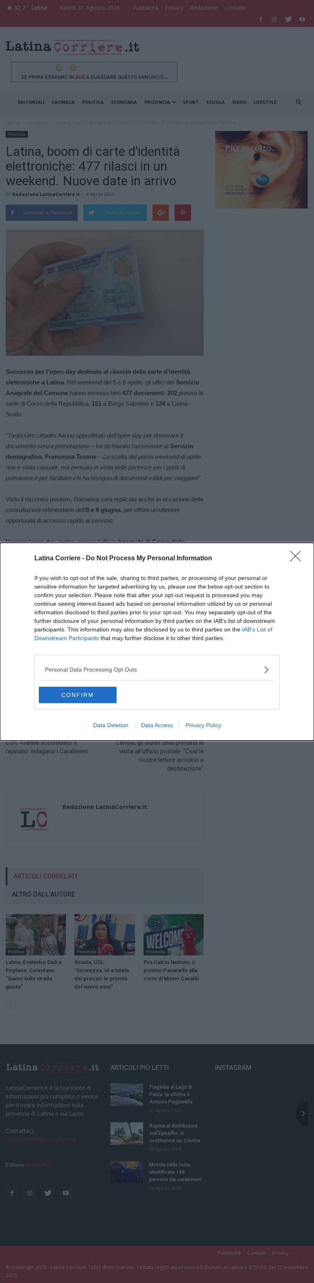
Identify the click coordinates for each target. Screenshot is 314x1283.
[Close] (298, 558)
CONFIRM (77, 695)
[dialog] (157, 642)
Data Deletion (110, 725)
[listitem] (157, 669)
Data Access (157, 725)
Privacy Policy (203, 725)
